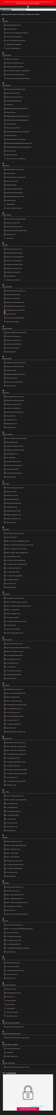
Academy (37, 3)
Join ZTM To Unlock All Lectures (28, 1109)
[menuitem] (28, 8)
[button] (28, 6)
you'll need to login (37, 1106)
